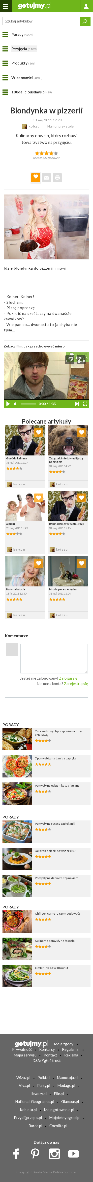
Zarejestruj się (76, 683)
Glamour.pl (70, 1101)
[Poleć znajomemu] (46, 177)
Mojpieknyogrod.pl (64, 1117)
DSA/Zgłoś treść (46, 1060)
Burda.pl (35, 1125)
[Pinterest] (37, 1152)
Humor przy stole (60, 126)
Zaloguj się (68, 678)
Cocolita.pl (58, 1125)
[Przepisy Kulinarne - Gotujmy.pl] (34, 5)
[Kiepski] (37, 153)
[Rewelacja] (56, 153)
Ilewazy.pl (39, 1093)
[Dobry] (46, 153)
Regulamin (70, 1049)
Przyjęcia (24, 48)
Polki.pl (43, 1077)
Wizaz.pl (23, 1077)
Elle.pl (59, 1093)
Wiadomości (26, 77)
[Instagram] (56, 1152)
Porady (22, 34)
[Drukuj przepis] (57, 177)
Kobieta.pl (28, 1109)
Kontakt (50, 1055)
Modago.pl (66, 1085)
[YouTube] (75, 1152)
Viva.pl (24, 1085)
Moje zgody (63, 1044)
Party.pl (43, 1085)
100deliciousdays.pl (31, 92)
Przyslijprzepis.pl (28, 1117)
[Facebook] (18, 1152)
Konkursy (47, 1049)
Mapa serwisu (25, 1055)
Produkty (23, 63)
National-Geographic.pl (34, 1101)
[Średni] (41, 153)
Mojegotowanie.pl (59, 1109)
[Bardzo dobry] (51, 153)
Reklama (71, 1055)
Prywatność (22, 1049)
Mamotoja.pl (67, 1077)
